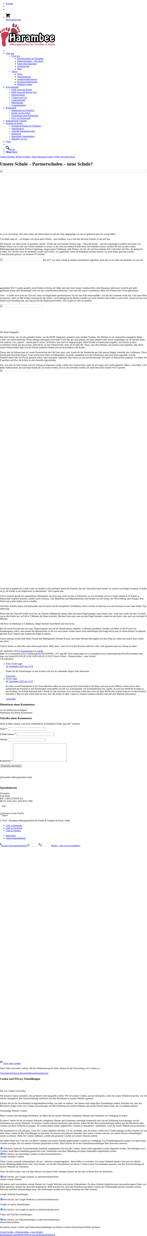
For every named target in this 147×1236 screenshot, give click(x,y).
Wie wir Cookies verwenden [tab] (13, 1091)
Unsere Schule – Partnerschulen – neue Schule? (21, 1232)
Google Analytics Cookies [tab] (12, 1156)
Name (3, 729)
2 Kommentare (25, 651)
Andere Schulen (7, 157)
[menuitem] (76, 3)
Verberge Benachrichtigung (23, 1073)
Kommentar (6, 761)
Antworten (11, 676)
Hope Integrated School (42, 157)
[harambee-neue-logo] (27, 46)
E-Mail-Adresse (8, 734)
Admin (40, 651)
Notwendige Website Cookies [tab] (13, 1111)
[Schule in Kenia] (73, 172)
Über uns (15, 56)
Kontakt (9, 3)
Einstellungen (42, 1073)
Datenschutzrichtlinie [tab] (9, 1222)
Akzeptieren (5, 1073)
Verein (14, 71)
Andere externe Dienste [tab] (10, 1179)
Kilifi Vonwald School (64, 157)
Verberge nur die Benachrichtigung (39, 1234)
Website (3, 739)
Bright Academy (23, 157)
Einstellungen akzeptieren (11, 1234)
